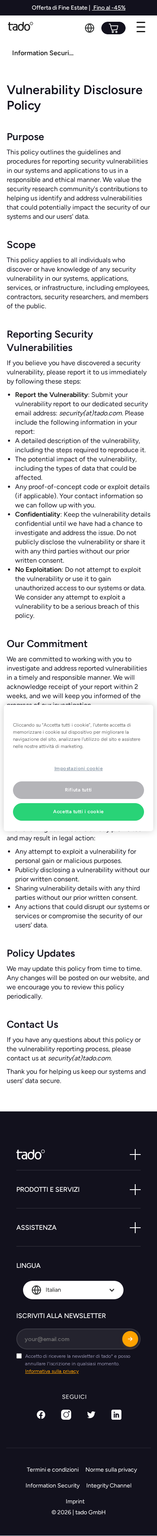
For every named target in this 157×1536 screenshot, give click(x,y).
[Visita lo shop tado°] (113, 28)
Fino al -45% (109, 7)
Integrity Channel (108, 1485)
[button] (90, 28)
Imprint (75, 1501)
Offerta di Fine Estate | (61, 7)
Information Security (53, 1485)
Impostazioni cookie (78, 768)
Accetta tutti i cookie (78, 811)
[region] (78, 768)
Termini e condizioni (53, 1469)
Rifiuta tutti (78, 790)
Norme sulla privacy (111, 1469)
